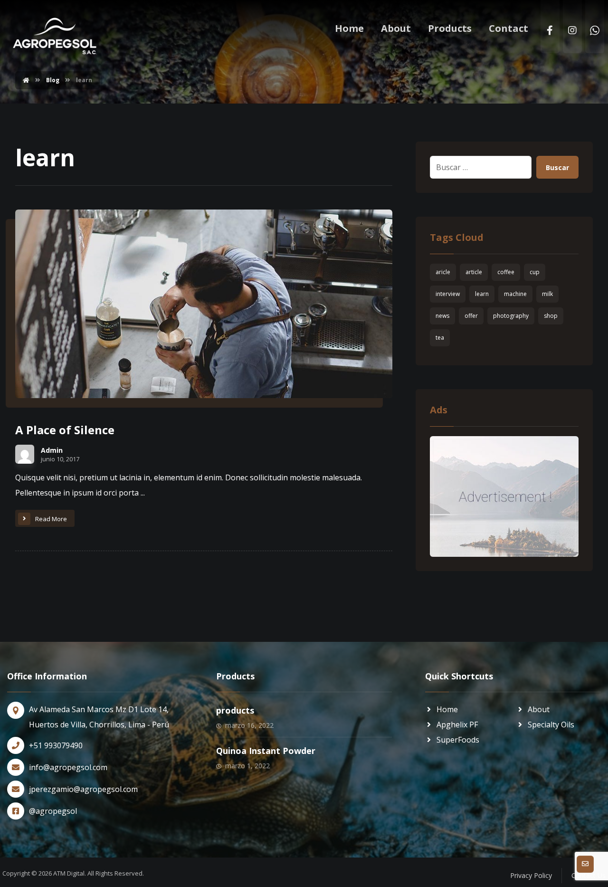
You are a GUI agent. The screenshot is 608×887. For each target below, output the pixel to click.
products (235, 710)
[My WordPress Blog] (54, 36)
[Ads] (504, 496)
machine (515, 294)
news (442, 316)
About (539, 709)
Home (447, 709)
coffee (505, 272)
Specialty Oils (551, 724)
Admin (52, 450)
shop (551, 316)
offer (471, 316)
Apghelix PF (457, 724)
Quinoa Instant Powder (265, 750)
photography (511, 316)
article (474, 272)
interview (448, 294)
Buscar (557, 167)
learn (482, 294)
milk (547, 294)
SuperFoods (458, 739)
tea (440, 338)
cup (535, 272)
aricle (443, 272)
